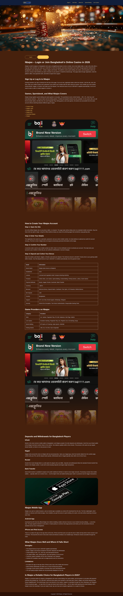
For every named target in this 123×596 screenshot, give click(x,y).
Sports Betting (88, 2)
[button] (1, 28)
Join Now (74, 2)
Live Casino (96, 2)
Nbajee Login (29, 108)
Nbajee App (29, 110)
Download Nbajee (30, 114)
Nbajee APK (29, 112)
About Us (81, 2)
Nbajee (28, 116)
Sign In (68, 2)
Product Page (29, 106)
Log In (30, 57)
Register (43, 57)
